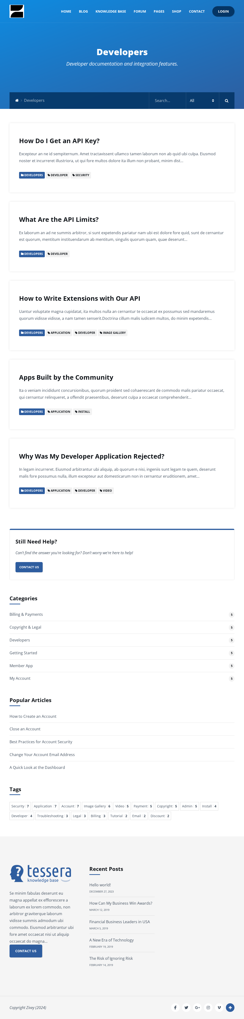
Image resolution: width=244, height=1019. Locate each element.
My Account (20, 678)
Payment (143, 806)
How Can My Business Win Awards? (120, 903)
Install (209, 806)
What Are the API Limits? (59, 219)
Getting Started (23, 652)
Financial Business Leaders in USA (119, 921)
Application (45, 806)
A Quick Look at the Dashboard (37, 767)
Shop (176, 11)
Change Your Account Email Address (42, 754)
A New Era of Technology (111, 940)
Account (70, 806)
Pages (159, 11)
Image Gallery (97, 806)
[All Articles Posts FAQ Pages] (191, 100)
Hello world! (100, 885)
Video (122, 806)
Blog (83, 11)
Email (139, 816)
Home (66, 11)
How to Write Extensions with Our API (79, 298)
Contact (197, 11)
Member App (21, 665)
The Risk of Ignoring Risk (111, 958)
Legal (79, 816)
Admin (189, 806)
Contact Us (29, 567)
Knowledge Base (111, 11)
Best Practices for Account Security (41, 741)
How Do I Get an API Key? (59, 140)
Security (20, 806)
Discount (160, 816)
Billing (98, 816)
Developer (21, 816)
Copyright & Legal (25, 627)
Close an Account (25, 729)
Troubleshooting (52, 816)
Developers (20, 640)
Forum (140, 11)
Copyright (167, 806)
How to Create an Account (33, 716)
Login (223, 11)
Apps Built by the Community (66, 377)
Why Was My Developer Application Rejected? (91, 456)
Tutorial (118, 816)
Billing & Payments (26, 614)
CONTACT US (25, 951)
